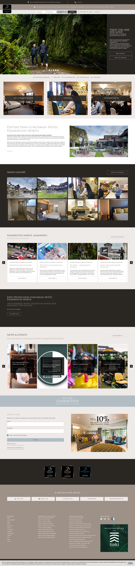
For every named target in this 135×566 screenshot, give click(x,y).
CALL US (19, 498)
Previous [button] (1, 44)
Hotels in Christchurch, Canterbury (46, 525)
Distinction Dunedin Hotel (75, 520)
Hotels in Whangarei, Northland (45, 523)
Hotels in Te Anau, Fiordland (44, 522)
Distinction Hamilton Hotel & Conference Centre (80, 525)
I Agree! (130, 563)
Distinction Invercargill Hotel (76, 522)
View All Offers (119, 57)
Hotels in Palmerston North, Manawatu (47, 533)
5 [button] (58, 70)
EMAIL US (43, 498)
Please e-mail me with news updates (18, 435)
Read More (119, 53)
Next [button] (105, 44)
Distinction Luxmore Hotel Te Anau (77, 529)
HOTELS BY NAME (76, 516)
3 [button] (53, 70)
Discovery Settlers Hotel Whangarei (77, 545)
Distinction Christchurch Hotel (76, 518)
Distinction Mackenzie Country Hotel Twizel (79, 531)
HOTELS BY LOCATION (46, 516)
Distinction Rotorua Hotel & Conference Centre (80, 537)
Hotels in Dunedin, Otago (44, 520)
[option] (67, 44)
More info (10, 443)
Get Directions (14, 314)
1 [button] (49, 70)
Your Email (9, 428)
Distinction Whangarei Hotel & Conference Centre (81, 541)
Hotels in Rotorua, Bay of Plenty (45, 529)
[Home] (34, 7)
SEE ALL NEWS (117, 335)
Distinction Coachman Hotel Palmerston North (80, 523)
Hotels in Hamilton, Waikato (44, 527)
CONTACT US (67, 498)
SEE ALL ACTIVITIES (117, 237)
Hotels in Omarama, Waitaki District (46, 537)
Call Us (79, 2)
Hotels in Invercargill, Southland (45, 518)
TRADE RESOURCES (115, 498)
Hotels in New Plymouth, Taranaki (46, 531)
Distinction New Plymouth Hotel (76, 533)
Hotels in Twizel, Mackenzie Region (46, 535)
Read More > (10, 151)
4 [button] (55, 70)
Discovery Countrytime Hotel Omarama (78, 547)
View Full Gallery (117, 172)
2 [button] (51, 70)
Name (8, 421)
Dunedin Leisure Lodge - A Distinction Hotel (79, 543)
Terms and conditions (14, 447)
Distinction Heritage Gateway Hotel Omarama (80, 527)
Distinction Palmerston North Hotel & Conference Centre (82, 535)
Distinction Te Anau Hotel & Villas (77, 539)
